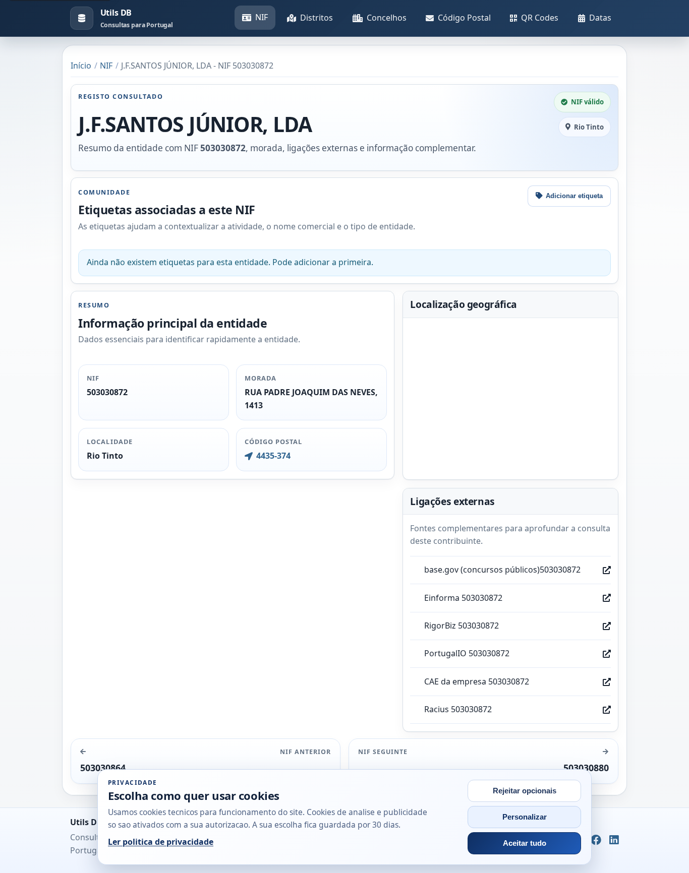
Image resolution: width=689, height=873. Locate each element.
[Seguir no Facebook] (596, 840)
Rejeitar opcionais (524, 791)
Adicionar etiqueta (574, 196)
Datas (600, 17)
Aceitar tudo (524, 843)
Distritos (316, 17)
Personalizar (524, 817)
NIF (261, 17)
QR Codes (539, 17)
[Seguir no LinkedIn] (614, 840)
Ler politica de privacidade (160, 841)
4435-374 (273, 455)
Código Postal (464, 17)
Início (81, 65)
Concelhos (387, 17)
